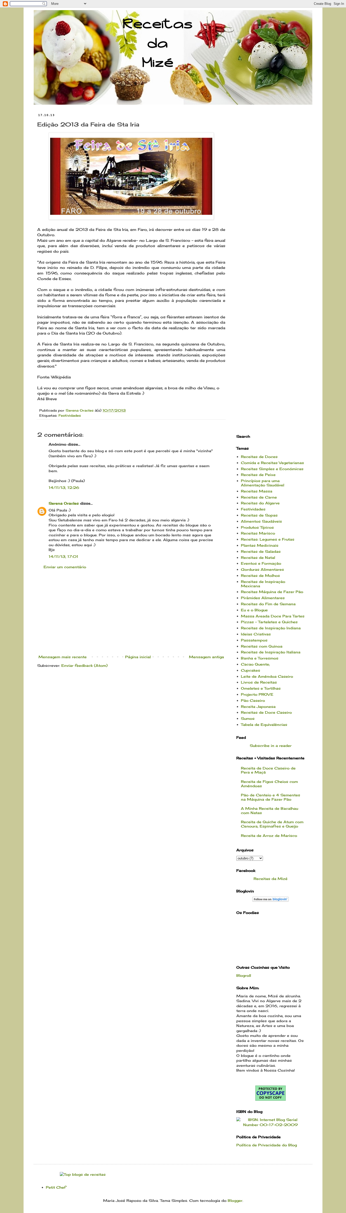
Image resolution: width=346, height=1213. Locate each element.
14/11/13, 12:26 (64, 487)
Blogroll (243, 975)
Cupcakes (250, 670)
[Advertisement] (131, 611)
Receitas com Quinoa (261, 646)
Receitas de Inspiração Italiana (270, 652)
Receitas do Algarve (260, 503)
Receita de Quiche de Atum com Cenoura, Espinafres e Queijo (272, 824)
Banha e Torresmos (259, 658)
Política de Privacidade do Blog (266, 1145)
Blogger (235, 1200)
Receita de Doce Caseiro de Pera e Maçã (268, 770)
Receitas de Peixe (258, 474)
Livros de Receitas (259, 682)
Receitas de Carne (259, 497)
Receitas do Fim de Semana (268, 604)
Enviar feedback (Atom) (84, 665)
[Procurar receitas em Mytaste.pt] (83, 1174)
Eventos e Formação (261, 563)
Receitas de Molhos (260, 575)
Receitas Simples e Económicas (272, 469)
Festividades (70, 415)
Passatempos (254, 640)
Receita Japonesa (258, 706)
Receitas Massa (256, 491)
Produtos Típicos (257, 527)
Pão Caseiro (253, 700)
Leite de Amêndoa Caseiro (267, 676)
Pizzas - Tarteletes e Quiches (269, 622)
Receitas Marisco (258, 533)
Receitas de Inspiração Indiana (271, 628)
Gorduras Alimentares (262, 569)
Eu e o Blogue (254, 610)
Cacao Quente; (255, 664)
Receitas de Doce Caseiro (266, 712)
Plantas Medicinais (259, 545)
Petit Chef (56, 1187)
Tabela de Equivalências (264, 724)
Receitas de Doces (259, 456)
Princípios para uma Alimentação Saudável (262, 483)
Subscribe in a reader (271, 745)
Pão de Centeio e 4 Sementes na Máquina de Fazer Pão (270, 797)
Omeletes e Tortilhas (261, 688)
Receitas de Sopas (259, 515)
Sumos (248, 718)
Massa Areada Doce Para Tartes (272, 616)
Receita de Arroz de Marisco (269, 835)
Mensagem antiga (206, 657)
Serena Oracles (64, 503)
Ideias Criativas (256, 634)
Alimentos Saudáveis (261, 521)
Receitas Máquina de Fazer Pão (272, 592)
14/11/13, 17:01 (63, 556)
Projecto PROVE (257, 694)
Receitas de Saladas (261, 551)
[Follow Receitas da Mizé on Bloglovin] (270, 900)
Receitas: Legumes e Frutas (267, 539)
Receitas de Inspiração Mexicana (263, 583)
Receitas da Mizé (270, 878)
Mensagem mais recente (63, 657)
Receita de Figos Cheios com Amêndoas (269, 783)
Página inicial (138, 657)
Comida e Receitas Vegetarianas (272, 463)
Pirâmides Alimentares (263, 598)
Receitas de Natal (258, 557)
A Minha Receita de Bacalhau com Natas (269, 810)
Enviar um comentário (65, 567)
